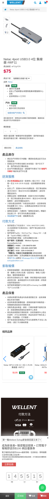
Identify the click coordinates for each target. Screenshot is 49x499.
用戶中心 (12, 258)
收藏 (33, 496)
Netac (10, 82)
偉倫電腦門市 (12, 216)
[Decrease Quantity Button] (5, 131)
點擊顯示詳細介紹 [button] (20, 78)
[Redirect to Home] (5, 10)
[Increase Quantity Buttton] (15, 131)
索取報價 (8, 266)
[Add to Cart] (31, 377)
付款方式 (8, 221)
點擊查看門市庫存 (15, 113)
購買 (44, 496)
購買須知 (7, 148)
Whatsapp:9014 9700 (30, 258)
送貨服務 (8, 176)
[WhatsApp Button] (42, 488)
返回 (7, 496)
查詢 (21, 496)
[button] (4, 358)
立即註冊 (8, 464)
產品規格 (19, 148)
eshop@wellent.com (15, 261)
